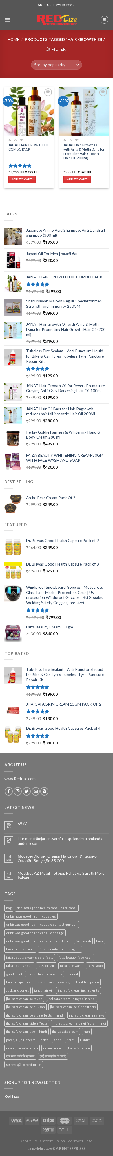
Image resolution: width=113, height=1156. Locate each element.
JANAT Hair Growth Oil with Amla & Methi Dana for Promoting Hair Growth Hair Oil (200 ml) (84, 151)
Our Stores (44, 1141)
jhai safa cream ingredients (78, 990)
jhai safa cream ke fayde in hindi (72, 999)
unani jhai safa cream (22, 1048)
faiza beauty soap (19, 965)
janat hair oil (43, 990)
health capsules (18, 982)
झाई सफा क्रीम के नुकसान (20, 1056)
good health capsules (46, 974)
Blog (61, 1141)
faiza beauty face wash (75, 957)
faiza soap (95, 965)
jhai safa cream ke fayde (24, 999)
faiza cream (46, 965)
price (45, 1040)
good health (15, 974)
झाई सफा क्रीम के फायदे (53, 1056)
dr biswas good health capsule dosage (35, 933)
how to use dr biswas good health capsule (67, 982)
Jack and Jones (17, 990)
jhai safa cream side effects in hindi (79, 1023)
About (26, 1141)
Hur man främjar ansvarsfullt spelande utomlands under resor (60, 841)
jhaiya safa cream (65, 1031)
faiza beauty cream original (60, 949)
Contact (76, 1141)
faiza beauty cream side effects (29, 957)
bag (9, 908)
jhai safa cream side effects (27, 1023)
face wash (83, 941)
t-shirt (85, 1040)
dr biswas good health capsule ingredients (38, 941)
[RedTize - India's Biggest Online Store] (56, 19)
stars (71, 1040)
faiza (99, 941)
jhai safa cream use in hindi (26, 1031)
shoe (58, 1040)
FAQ (90, 1141)
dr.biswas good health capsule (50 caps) (47, 908)
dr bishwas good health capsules (31, 916)
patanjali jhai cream (20, 1040)
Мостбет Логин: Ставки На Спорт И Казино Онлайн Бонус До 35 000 (57, 858)
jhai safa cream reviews (86, 1015)
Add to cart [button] (22, 179)
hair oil (73, 974)
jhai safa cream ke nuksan (25, 1007)
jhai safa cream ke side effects (73, 1007)
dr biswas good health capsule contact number (41, 924)
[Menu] (7, 19)
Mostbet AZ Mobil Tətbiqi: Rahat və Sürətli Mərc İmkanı (61, 875)
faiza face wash (71, 965)
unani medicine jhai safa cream (66, 1048)
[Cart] (104, 19)
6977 (22, 823)
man (86, 1031)
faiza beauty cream (20, 949)
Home (13, 39)
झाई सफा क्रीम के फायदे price (23, 1064)
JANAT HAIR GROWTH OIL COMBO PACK (28, 147)
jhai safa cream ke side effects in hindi (35, 1015)
